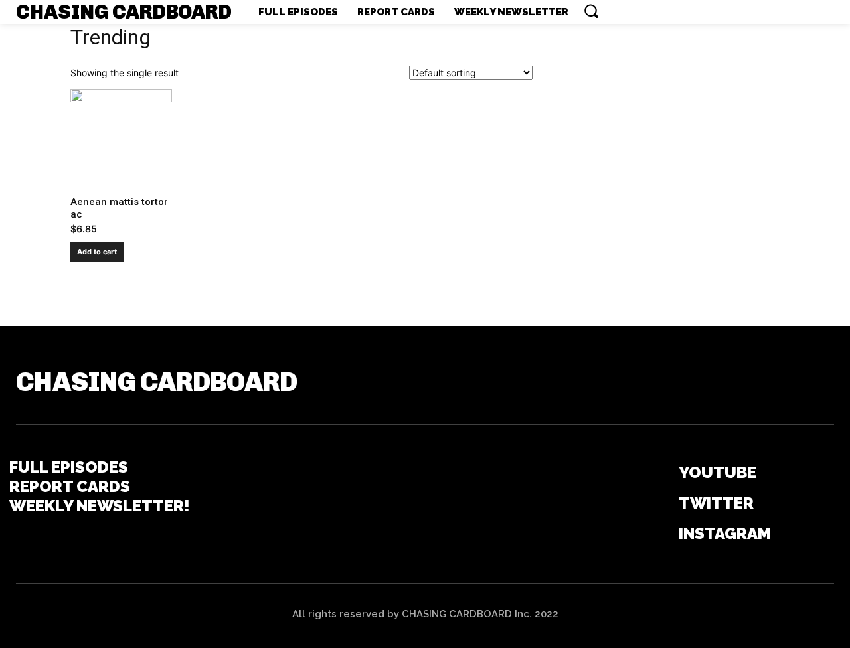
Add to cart (97, 251)
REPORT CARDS (69, 486)
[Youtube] (660, 473)
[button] (591, 11)
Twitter (716, 503)
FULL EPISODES (68, 467)
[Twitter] (660, 504)
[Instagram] (660, 534)
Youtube (717, 472)
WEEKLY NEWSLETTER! (99, 505)
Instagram (725, 534)
